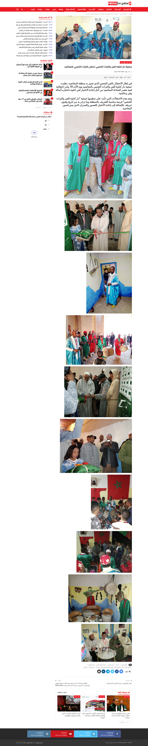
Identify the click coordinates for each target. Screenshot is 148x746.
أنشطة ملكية (70, 9)
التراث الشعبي (111, 664)
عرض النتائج (34, 136)
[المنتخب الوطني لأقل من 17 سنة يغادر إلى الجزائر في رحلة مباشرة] (48, 101)
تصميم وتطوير (39, 742)
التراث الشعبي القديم (100, 664)
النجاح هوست (28, 742)
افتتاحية (109, 9)
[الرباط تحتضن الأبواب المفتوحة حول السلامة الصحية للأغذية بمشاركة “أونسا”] (93, 703)
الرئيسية (126, 9)
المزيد (33, 9)
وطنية (61, 9)
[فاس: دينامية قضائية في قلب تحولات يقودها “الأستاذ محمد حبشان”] (118, 703)
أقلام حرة (92, 9)
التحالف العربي (124, 664)
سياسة (40, 9)
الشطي (85, 667)
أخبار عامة (118, 9)
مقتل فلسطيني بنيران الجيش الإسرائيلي (119, 683)
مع (46, 120)
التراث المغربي (91, 664)
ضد (46, 125)
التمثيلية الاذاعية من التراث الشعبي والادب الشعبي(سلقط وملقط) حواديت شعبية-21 (113, 667)
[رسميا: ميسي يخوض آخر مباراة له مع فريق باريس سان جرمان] (48, 75)
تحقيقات (100, 9)
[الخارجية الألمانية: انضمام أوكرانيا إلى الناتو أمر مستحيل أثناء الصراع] (48, 93)
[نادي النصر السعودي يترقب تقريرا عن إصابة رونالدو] (48, 84)
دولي (54, 9)
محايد (45, 129)
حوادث (47, 9)
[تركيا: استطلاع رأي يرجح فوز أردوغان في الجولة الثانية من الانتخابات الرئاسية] (48, 67)
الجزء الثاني (91, 667)
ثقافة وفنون (82, 9)
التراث (117, 664)
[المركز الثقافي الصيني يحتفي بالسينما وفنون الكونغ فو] (68, 703)
